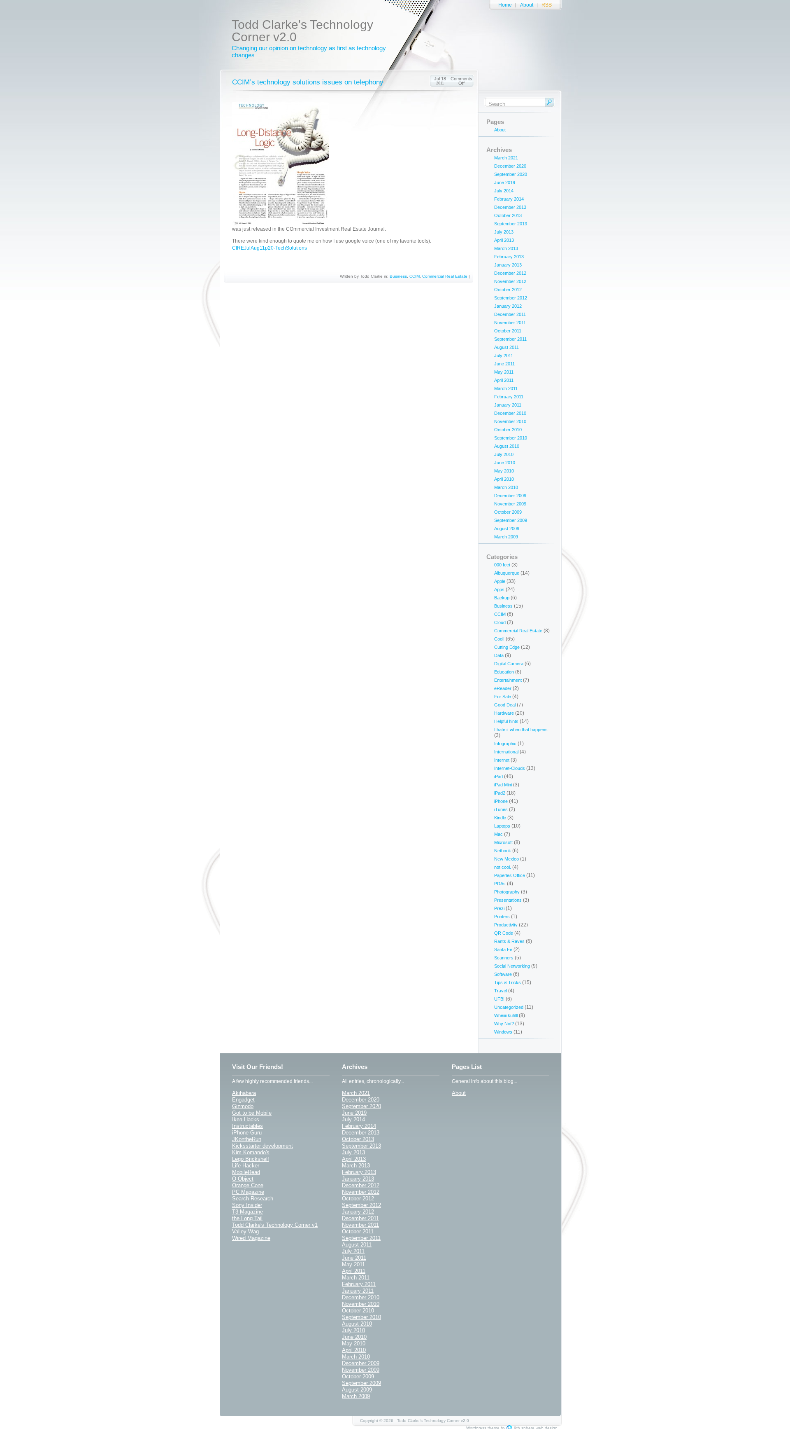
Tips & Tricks (507, 982)
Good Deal (505, 704)
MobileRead (246, 1172)
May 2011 (504, 372)
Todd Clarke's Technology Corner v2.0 (302, 31)
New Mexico (506, 858)
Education (504, 671)
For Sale (502, 696)
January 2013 (508, 264)
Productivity (506, 924)
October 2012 (508, 289)
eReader (502, 688)
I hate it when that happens (521, 729)
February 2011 (508, 396)
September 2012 (510, 297)
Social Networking (512, 966)
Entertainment (508, 680)
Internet (501, 760)
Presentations (508, 900)
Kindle (500, 817)
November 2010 (510, 421)
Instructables (247, 1126)
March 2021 (506, 157)
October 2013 (508, 215)
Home (505, 5)
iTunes (501, 809)
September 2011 (510, 339)
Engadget (243, 1100)
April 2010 (504, 479)
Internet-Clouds (509, 768)
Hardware (504, 713)
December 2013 (510, 207)
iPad (498, 776)
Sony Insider (247, 1205)
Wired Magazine (251, 1238)
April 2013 (504, 240)
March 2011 (506, 388)
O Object (242, 1179)
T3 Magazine (247, 1212)
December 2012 (510, 273)
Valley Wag (245, 1231)
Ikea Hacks (245, 1119)
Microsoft (503, 842)
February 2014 (509, 198)
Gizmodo (242, 1106)
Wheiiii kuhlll (506, 1015)
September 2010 (510, 437)
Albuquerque (506, 573)
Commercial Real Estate (444, 276)
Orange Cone (247, 1185)
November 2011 (510, 322)
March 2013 (506, 248)
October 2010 (508, 429)
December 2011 (510, 314)
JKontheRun (246, 1139)
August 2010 (506, 446)
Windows (503, 1031)
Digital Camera (508, 663)
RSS (546, 5)
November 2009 (510, 503)
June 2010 (504, 462)
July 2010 (504, 454)
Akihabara (244, 1093)
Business (398, 276)
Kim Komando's (251, 1152)
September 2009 (510, 520)
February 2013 (509, 256)
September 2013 (510, 223)
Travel (500, 990)
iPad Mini (503, 784)
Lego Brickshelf (250, 1159)
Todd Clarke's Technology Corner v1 (275, 1225)
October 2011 (507, 330)
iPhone (501, 801)
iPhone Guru (247, 1133)
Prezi (499, 908)
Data (499, 655)
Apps (499, 589)
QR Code (503, 933)
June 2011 (504, 363)
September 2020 (510, 174)
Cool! (499, 638)
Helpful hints (506, 721)
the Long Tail (247, 1218)
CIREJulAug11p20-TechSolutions (269, 248)
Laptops (502, 825)
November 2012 (510, 281)
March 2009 (506, 536)
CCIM (414, 276)
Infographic (505, 743)
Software (503, 974)
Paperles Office (509, 875)
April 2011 (504, 380)
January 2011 (507, 404)
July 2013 (504, 231)
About (526, 5)
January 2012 (508, 306)
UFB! (499, 998)
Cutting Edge (507, 647)
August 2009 (506, 528)
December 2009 (510, 495)
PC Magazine (248, 1192)
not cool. (502, 867)
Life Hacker (245, 1165)
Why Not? (504, 1023)
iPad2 (499, 793)
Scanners (504, 957)
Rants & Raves (509, 941)
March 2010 (506, 487)
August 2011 (506, 347)
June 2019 (504, 182)
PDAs (500, 883)
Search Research (252, 1198)
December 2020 (510, 166)
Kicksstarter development (262, 1146)
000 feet (502, 564)
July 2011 (503, 355)
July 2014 (504, 190)
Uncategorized (508, 1007)
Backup (501, 597)
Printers (502, 916)
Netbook (502, 850)
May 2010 (504, 470)
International (506, 751)
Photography (507, 891)
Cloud (500, 622)
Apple (499, 581)
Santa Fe (503, 949)
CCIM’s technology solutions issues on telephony (307, 82)
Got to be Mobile (252, 1113)
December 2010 (510, 413)
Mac (498, 834)
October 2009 (508, 512)
